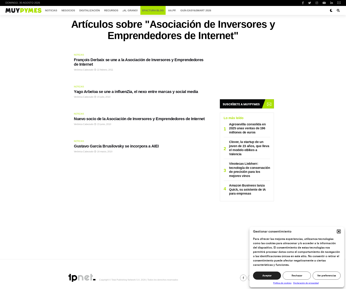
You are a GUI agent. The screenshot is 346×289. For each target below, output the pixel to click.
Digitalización (89, 10)
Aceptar (267, 275)
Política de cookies (282, 283)
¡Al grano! (130, 10)
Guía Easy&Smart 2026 (195, 10)
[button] (339, 231)
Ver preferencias (326, 275)
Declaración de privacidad (306, 283)
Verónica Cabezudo (83, 70)
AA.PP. (172, 10)
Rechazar (297, 275)
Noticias (51, 10)
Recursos (111, 10)
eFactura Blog (153, 10)
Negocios (68, 10)
